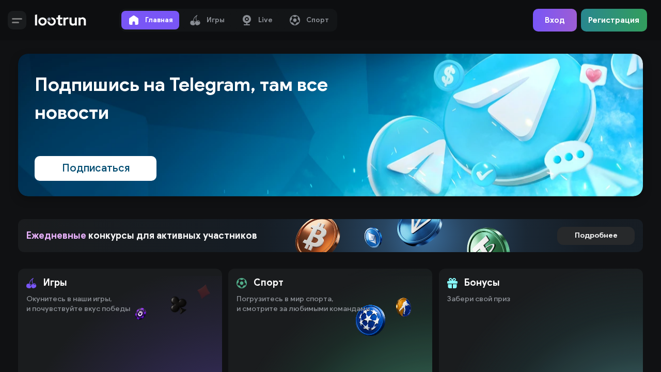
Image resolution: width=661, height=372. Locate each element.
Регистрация (613, 20)
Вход (555, 20)
